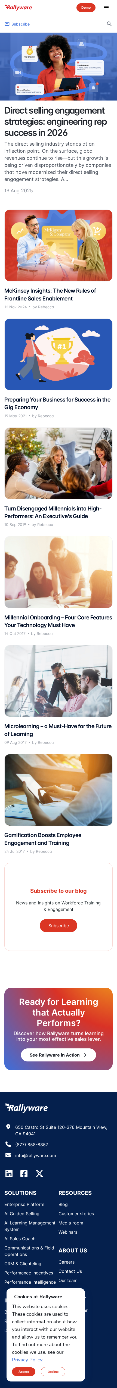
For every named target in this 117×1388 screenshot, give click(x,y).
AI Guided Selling (21, 1213)
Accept (24, 1372)
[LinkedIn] (9, 1174)
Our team (68, 1280)
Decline (53, 1372)
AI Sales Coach (19, 1238)
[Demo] (86, 7)
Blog (63, 1204)
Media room (71, 1223)
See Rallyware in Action (58, 1055)
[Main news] (58, 67)
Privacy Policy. (27, 1359)
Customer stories (76, 1213)
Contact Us (70, 1271)
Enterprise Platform (24, 1204)
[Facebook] (23, 1174)
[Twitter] (39, 1174)
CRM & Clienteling (22, 1263)
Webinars (68, 1232)
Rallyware (18, 8)
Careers (67, 1262)
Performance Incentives (28, 1273)
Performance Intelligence (30, 1282)
